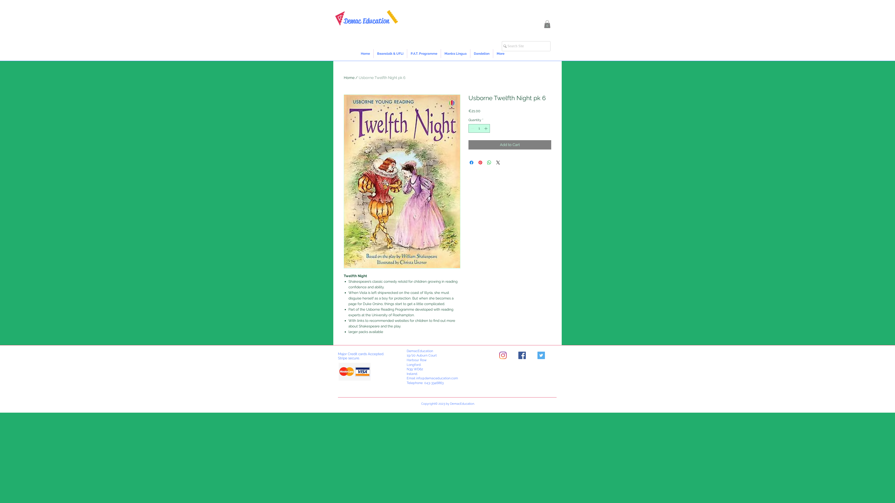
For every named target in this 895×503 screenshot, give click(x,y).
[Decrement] (472, 128)
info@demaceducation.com (437, 378)
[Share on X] (498, 162)
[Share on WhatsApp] (489, 162)
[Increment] (486, 128)
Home (349, 77)
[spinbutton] (479, 128)
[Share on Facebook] (471, 162)
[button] (547, 24)
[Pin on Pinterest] (480, 162)
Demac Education (366, 20)
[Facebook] (522, 355)
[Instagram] (503, 355)
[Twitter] (541, 355)
